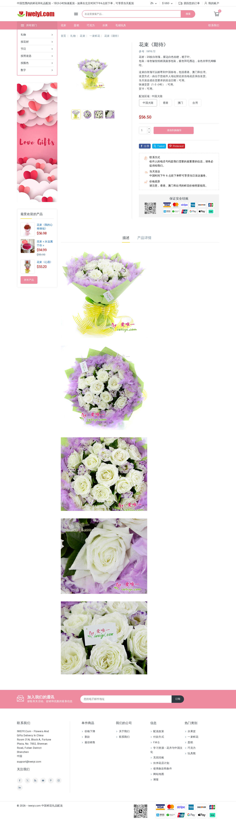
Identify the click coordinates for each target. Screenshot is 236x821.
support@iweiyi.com (29, 762)
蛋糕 (76, 25)
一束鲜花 (192, 737)
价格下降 (89, 731)
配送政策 (158, 731)
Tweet (161, 146)
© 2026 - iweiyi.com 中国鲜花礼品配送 (40, 806)
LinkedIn (20, 787)
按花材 (37, 42)
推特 (27, 780)
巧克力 (91, 25)
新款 (87, 737)
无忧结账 (158, 757)
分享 (146, 146)
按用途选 (37, 56)
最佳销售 (89, 742)
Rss (35, 780)
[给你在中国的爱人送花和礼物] (37, 142)
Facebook (20, 780)
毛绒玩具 (120, 25)
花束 (63, 25)
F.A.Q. (156, 742)
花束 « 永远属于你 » (45, 243)
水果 (105, 25)
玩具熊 (191, 753)
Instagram (59, 780)
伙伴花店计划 (161, 763)
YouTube (43, 780)
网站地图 (158, 774)
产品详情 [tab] (144, 237)
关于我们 (124, 731)
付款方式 (158, 737)
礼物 (37, 35)
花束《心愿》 (45, 262)
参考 (141, 51)
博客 (156, 779)
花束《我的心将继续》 (45, 226)
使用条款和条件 (162, 768)
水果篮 (191, 731)
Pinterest (178, 146)
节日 (37, 49)
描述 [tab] (126, 237)
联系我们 (213, 25)
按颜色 (37, 63)
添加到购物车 (174, 130)
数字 (37, 70)
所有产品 (29, 280)
